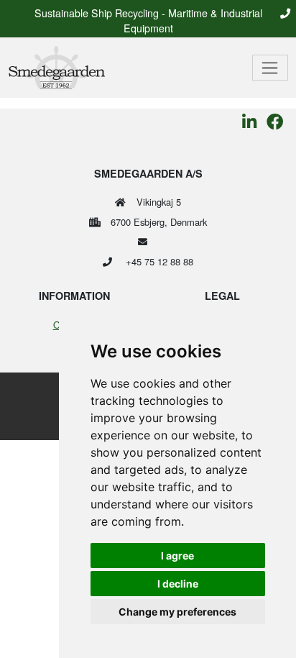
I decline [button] (177, 583)
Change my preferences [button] (177, 612)
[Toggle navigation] (270, 68)
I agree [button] (177, 555)
